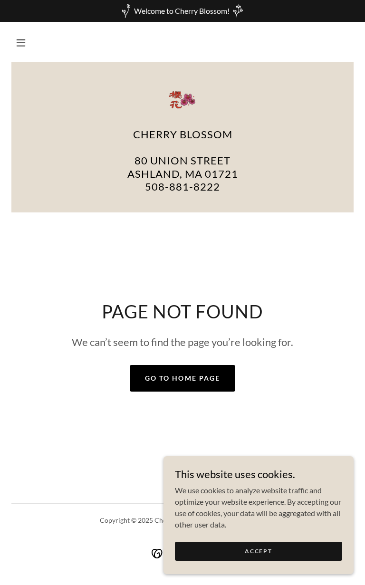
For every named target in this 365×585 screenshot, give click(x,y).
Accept (258, 551)
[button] (20, 42)
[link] (182, 100)
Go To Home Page (182, 378)
